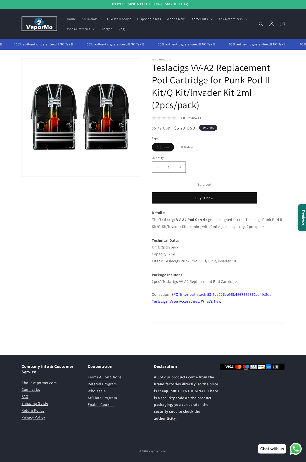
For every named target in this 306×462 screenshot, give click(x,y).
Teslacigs (160, 301)
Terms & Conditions (105, 377)
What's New (211, 301)
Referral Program (102, 384)
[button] (91, 19)
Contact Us (31, 389)
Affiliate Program (102, 397)
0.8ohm (189, 148)
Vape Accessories (184, 301)
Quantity (158, 158)
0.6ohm (165, 148)
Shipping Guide (35, 403)
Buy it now (204, 198)
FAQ (25, 396)
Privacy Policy (33, 417)
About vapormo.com (39, 382)
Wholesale (97, 390)
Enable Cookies (101, 404)
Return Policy (33, 410)
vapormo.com (158, 451)
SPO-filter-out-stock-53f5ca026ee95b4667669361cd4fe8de (221, 294)
